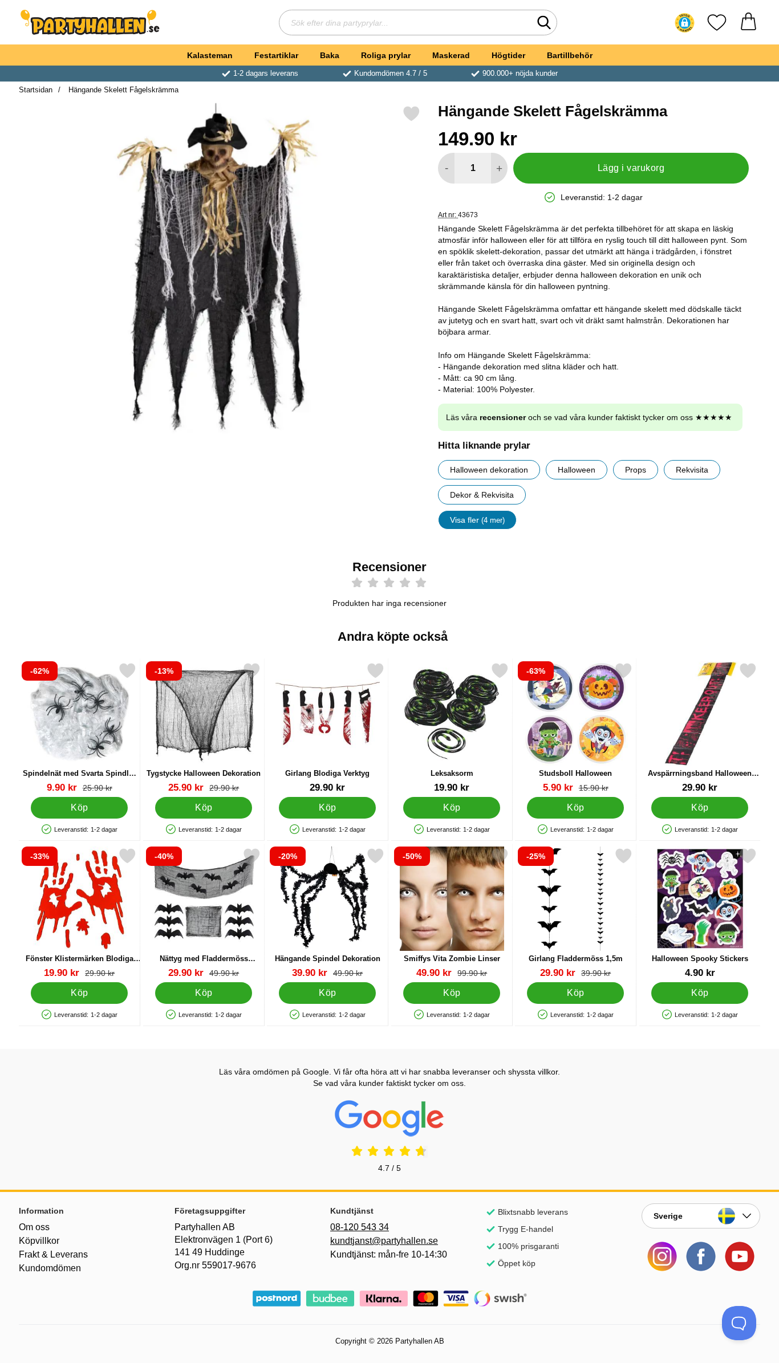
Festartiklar (276, 55)
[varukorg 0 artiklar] (748, 22)
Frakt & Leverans (53, 1254)
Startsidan (35, 90)
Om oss (34, 1227)
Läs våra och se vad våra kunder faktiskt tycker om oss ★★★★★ (589, 417)
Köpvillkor (39, 1241)
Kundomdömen (50, 1268)
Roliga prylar (386, 55)
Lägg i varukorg (631, 168)
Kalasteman (210, 55)
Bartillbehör (570, 55)
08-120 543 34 (359, 1227)
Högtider (508, 55)
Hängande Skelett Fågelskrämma (122, 90)
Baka (329, 55)
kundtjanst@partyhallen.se (384, 1241)
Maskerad (451, 55)
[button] (684, 22)
